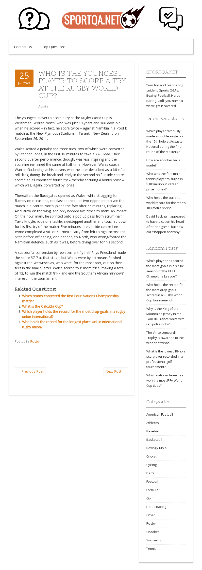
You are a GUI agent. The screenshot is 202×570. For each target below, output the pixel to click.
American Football (159, 414)
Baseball (152, 431)
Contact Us (23, 46)
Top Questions (54, 46)
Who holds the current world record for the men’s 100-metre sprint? (166, 202)
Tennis (151, 548)
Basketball (154, 439)
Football (152, 481)
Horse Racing (156, 506)
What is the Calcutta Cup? (42, 306)
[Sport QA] (101, 31)
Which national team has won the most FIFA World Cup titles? (164, 380)
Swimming (153, 540)
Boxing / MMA (156, 448)
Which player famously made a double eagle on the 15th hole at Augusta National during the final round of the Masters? (164, 141)
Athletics (152, 423)
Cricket (151, 456)
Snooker (152, 532)
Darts (150, 473)
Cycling (151, 464)
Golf (149, 498)
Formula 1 (153, 490)
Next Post (115, 371)
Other (150, 515)
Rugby (35, 341)
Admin (43, 106)
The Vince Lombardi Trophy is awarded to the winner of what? (165, 337)
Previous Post (30, 371)
